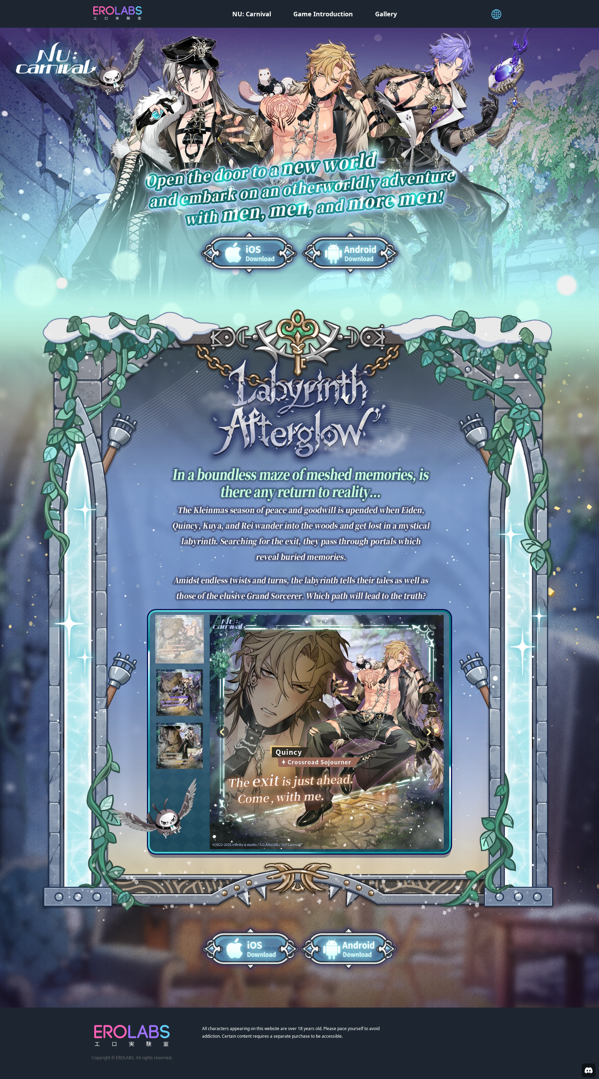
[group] (179, 639)
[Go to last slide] (223, 732)
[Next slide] (428, 732)
